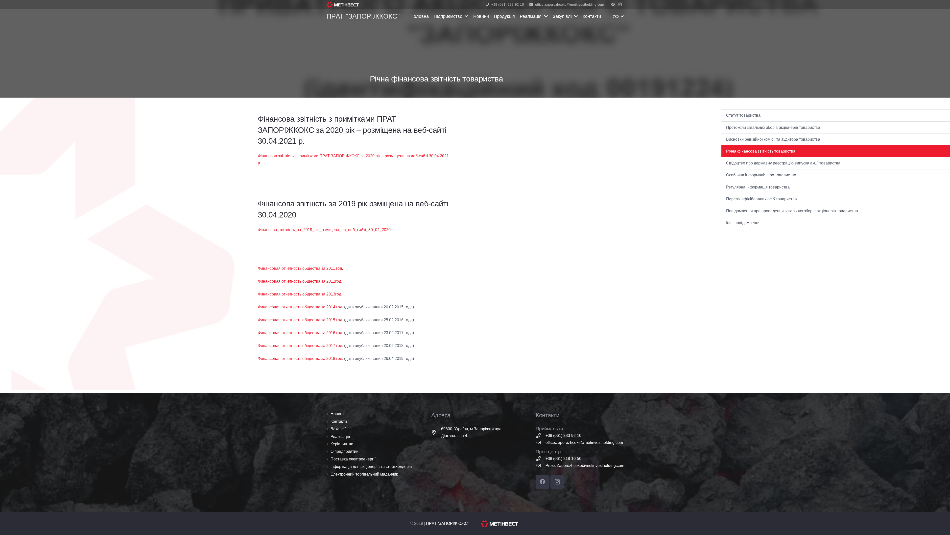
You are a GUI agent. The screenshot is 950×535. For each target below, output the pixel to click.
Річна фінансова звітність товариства (760, 151)
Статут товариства (743, 115)
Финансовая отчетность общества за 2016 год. (300, 333)
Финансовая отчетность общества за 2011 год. (300, 268)
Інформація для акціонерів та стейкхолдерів (371, 466)
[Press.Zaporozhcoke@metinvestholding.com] (541, 465)
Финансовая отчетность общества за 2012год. (300, 281)
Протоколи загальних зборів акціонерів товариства (773, 127)
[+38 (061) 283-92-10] (541, 435)
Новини (338, 414)
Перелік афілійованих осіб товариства (761, 199)
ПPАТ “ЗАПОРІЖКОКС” (447, 523)
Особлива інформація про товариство (761, 175)
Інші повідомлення (743, 223)
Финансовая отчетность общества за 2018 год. (300, 358)
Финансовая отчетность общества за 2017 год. (300, 346)
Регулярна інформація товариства (758, 187)
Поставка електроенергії (353, 459)
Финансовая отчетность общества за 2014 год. (300, 307)
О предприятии (344, 451)
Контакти (339, 421)
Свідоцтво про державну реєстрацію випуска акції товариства (783, 163)
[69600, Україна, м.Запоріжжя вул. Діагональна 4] (436, 432)
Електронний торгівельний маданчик (364, 474)
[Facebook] (613, 4)
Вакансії (338, 429)
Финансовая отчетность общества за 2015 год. (300, 320)
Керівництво (342, 444)
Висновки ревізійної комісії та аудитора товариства (773, 139)
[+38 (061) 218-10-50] (541, 458)
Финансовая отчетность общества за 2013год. (300, 294)
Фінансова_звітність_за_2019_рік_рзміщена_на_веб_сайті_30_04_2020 (324, 230)
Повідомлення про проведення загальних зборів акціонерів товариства (792, 211)
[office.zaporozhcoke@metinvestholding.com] (541, 442)
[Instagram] (620, 4)
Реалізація (340, 436)
